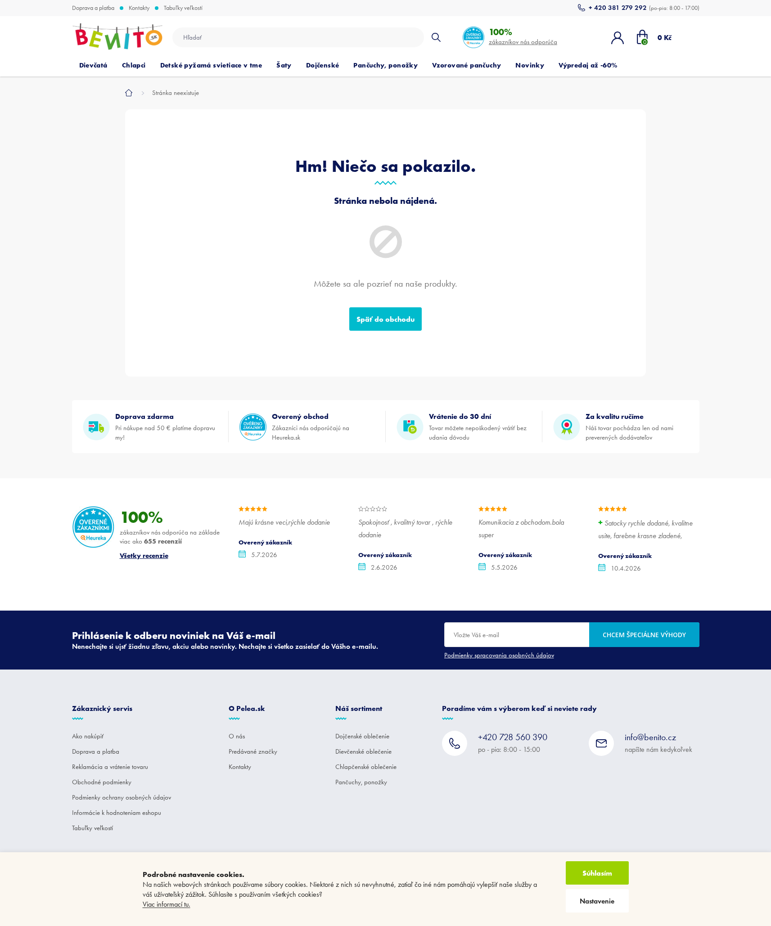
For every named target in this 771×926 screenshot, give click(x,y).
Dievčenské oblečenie (363, 751)
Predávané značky (253, 751)
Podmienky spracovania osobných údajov (499, 655)
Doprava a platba (93, 8)
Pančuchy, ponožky (361, 782)
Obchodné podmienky (101, 782)
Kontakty (139, 8)
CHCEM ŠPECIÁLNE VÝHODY (644, 634)
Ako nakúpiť (88, 736)
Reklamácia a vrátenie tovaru (110, 767)
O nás (237, 736)
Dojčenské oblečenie (362, 736)
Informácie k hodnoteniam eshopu (116, 813)
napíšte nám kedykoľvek (658, 743)
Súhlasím (597, 872)
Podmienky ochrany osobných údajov (121, 797)
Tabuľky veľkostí (183, 8)
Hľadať (436, 37)
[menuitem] (93, 65)
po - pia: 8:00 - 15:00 (512, 743)
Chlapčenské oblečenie (366, 767)
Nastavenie (597, 901)
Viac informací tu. (166, 904)
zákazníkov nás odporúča (523, 36)
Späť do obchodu (385, 319)
